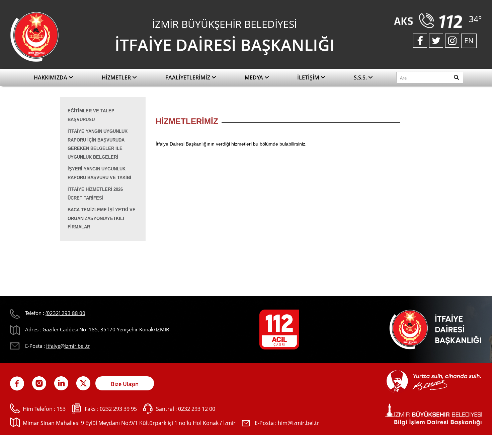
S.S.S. (361, 77)
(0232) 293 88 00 (65, 313)
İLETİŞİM (309, 77)
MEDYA (254, 77)
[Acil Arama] (429, 20)
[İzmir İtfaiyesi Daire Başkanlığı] (34, 36)
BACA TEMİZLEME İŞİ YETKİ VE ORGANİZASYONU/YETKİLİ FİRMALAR (102, 218)
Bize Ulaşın (125, 384)
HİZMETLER (117, 77)
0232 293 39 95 (118, 409)
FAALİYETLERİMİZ (188, 77)
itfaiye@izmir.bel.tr (68, 345)
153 (61, 409)
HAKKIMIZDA (51, 77)
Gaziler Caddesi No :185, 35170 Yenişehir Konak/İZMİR (106, 329)
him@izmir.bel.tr (298, 423)
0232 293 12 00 (196, 409)
